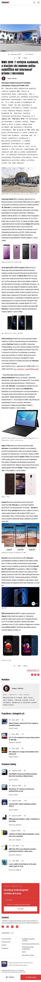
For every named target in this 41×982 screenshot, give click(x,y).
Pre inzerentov (6, 942)
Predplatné (5, 948)
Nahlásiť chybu (32, 670)
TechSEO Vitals (22, 972)
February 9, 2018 (24, 375)
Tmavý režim (6, 933)
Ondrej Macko (13, 728)
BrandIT (4, 945)
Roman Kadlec (12, 78)
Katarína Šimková (15, 824)
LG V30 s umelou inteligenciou (23, 624)
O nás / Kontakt (6, 939)
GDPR (23, 952)
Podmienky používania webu (30, 944)
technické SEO (6, 972)
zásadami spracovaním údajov (22, 904)
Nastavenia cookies (28, 955)
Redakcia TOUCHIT (15, 742)
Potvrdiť (20, 909)
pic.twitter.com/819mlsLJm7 (26, 369)
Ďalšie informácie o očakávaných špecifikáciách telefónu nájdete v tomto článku (20, 237)
